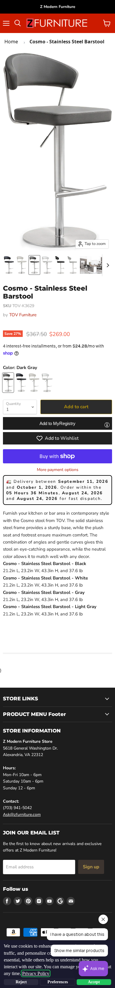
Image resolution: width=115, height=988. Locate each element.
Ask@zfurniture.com (22, 814)
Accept (94, 982)
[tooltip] (107, 424)
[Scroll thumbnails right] (106, 265)
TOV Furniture (23, 315)
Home (11, 41)
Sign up (91, 867)
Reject (21, 982)
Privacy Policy (35, 973)
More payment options (57, 469)
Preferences (57, 982)
